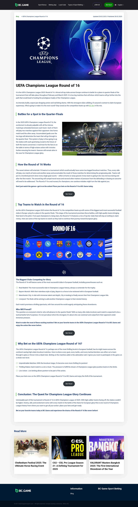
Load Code (62, 5)
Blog (17, 16)
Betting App (52, 5)
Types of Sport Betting (75, 5)
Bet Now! (109, 5)
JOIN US (97, 5)
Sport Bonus (42, 5)
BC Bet (91, 106)
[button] (119, 5)
